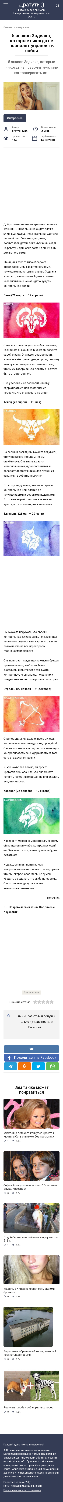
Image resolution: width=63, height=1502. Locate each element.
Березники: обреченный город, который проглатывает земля (30, 1353)
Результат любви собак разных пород (28, 1407)
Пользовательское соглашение (22, 1490)
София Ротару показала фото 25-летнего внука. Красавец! (30, 1187)
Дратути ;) (31, 4)
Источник (53, 897)
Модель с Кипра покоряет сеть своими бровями (29, 1290)
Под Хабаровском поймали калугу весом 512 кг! (31, 1238)
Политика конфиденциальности (23, 1485)
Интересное (15, 118)
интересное (32, 992)
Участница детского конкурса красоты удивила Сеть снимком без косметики (29, 1134)
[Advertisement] (31, 184)
